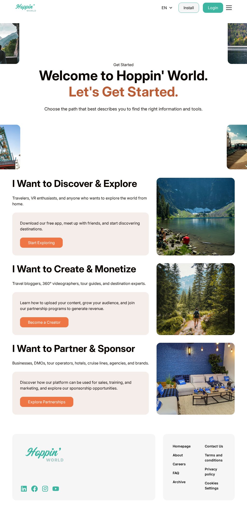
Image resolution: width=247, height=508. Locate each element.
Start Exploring (41, 242)
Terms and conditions (214, 457)
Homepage (182, 446)
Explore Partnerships (46, 401)
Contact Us (214, 446)
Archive (179, 482)
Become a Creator (44, 322)
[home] (25, 8)
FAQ (176, 473)
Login (213, 7)
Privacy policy (211, 471)
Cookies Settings (212, 485)
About (178, 455)
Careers (179, 464)
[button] (167, 7)
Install (189, 7)
